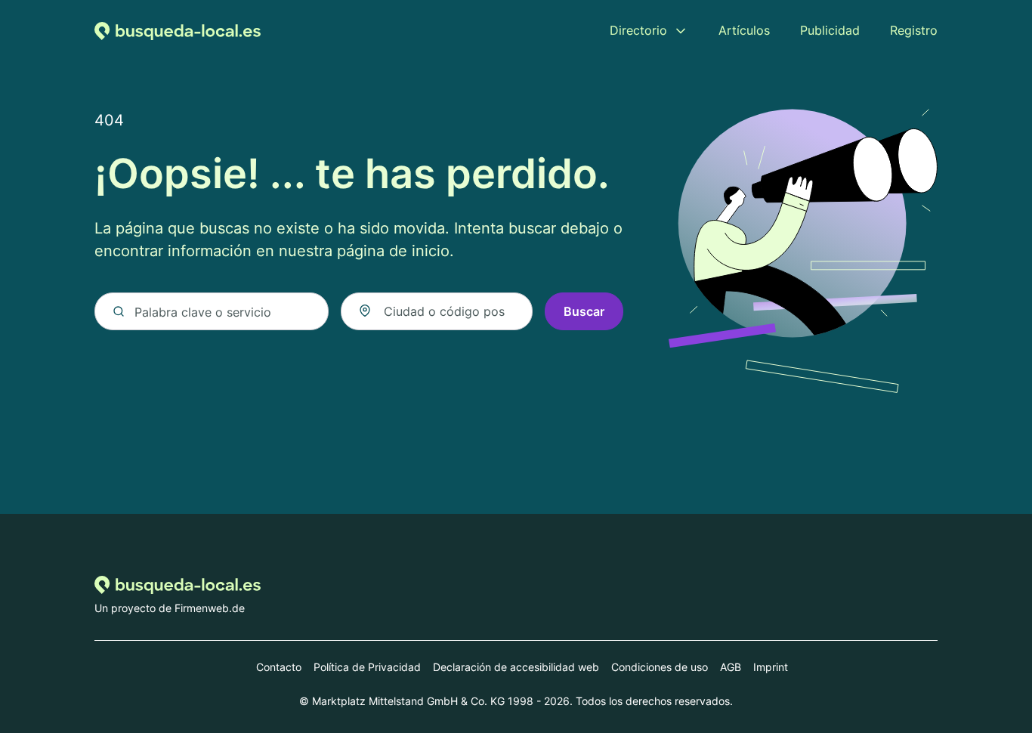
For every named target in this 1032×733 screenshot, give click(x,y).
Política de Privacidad (367, 666)
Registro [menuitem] (914, 30)
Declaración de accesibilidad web (516, 666)
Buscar (584, 311)
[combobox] (437, 311)
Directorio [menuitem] (638, 30)
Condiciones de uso (659, 666)
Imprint (770, 666)
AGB (730, 666)
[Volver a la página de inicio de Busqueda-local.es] (177, 30)
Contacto (278, 666)
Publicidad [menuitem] (830, 30)
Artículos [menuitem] (744, 30)
